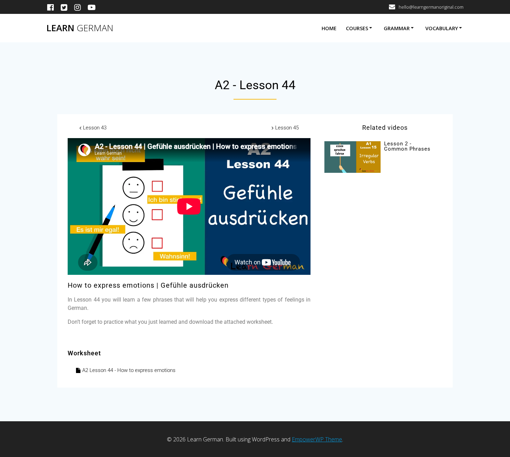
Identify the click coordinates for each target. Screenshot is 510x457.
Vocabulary (441, 28)
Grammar (397, 28)
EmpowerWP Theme (317, 439)
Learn (79, 28)
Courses (357, 28)
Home (329, 28)
